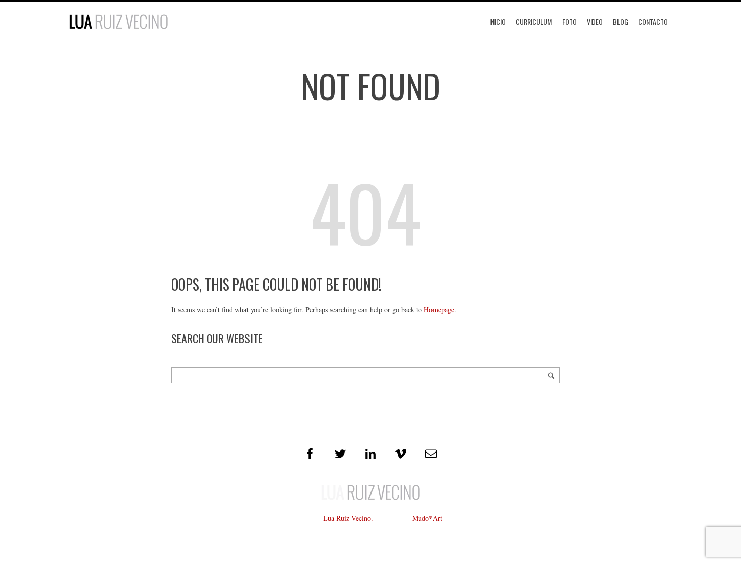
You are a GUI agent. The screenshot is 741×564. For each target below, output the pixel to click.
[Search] (551, 375)
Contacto (653, 21)
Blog (620, 21)
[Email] (431, 454)
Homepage (439, 309)
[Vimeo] (401, 454)
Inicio (497, 21)
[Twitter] (340, 454)
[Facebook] (310, 454)
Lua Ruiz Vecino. (348, 518)
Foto (569, 21)
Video (595, 21)
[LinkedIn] (370, 454)
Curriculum (534, 21)
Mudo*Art (427, 518)
